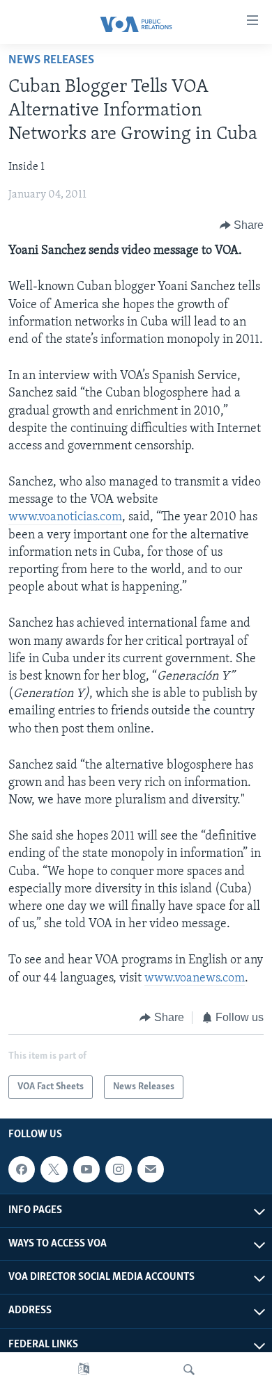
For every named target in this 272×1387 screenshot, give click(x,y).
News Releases (51, 60)
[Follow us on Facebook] (21, 1169)
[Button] (242, 225)
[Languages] (83, 1369)
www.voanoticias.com (65, 517)
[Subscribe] (150, 1169)
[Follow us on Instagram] (118, 1169)
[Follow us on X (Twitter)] (53, 1169)
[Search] (189, 1369)
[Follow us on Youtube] (86, 1169)
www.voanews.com (194, 978)
